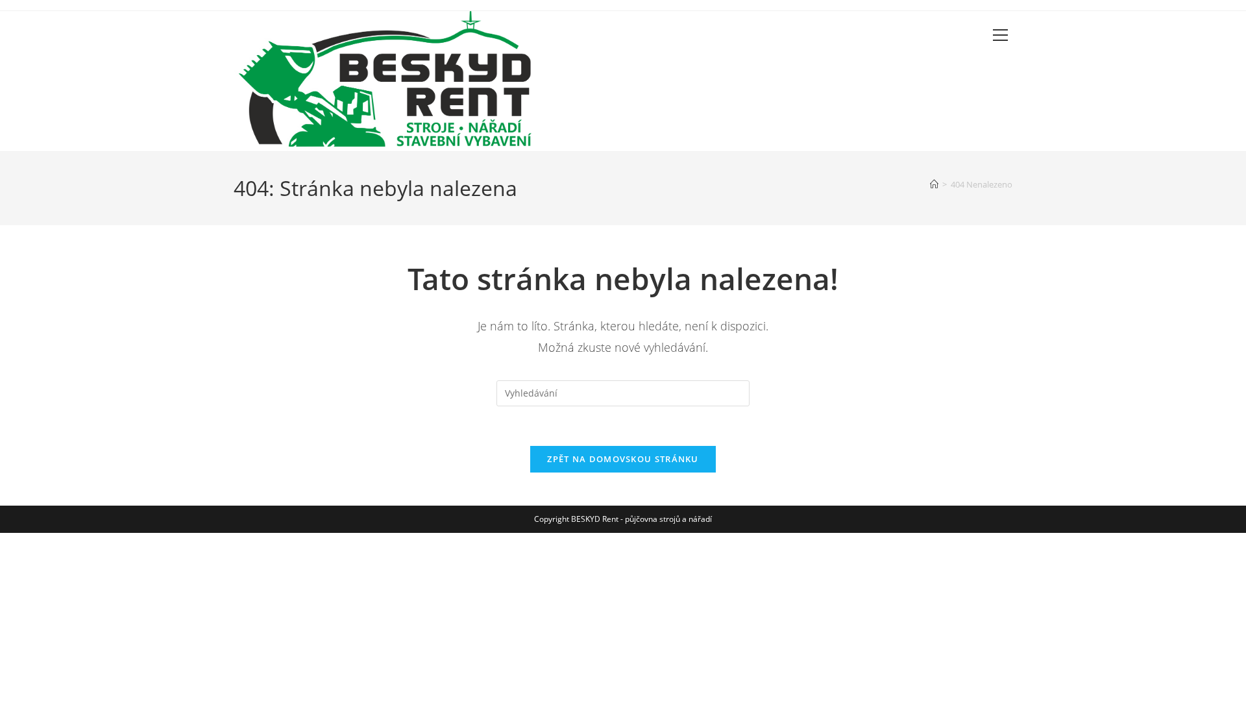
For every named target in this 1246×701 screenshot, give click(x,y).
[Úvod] (934, 184)
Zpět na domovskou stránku (623, 459)
